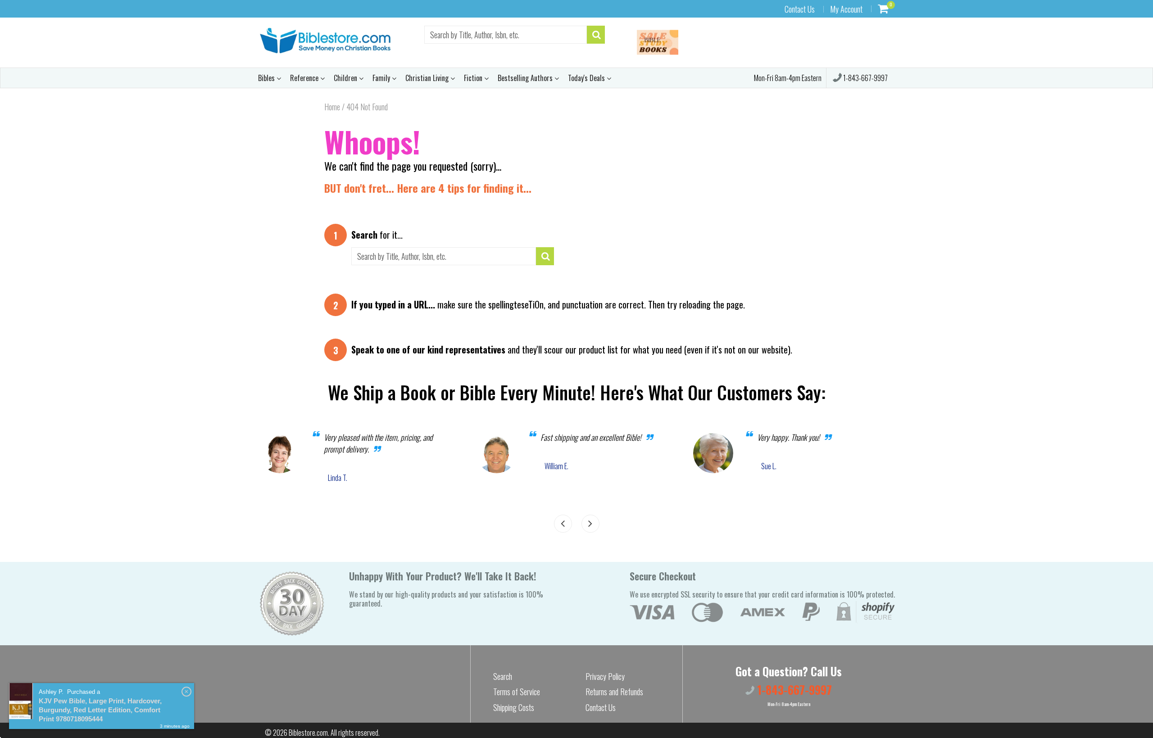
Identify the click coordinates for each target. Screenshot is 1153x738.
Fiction (474, 77)
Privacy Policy (605, 676)
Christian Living (427, 77)
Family (382, 77)
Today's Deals (587, 77)
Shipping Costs (513, 707)
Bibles (267, 77)
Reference (305, 77)
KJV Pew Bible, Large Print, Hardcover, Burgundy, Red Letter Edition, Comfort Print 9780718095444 (100, 710)
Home (332, 106)
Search (502, 676)
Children (346, 77)
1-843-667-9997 (865, 77)
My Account (846, 9)
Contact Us (800, 9)
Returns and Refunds (614, 691)
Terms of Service (516, 691)
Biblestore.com (308, 732)
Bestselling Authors (526, 77)
